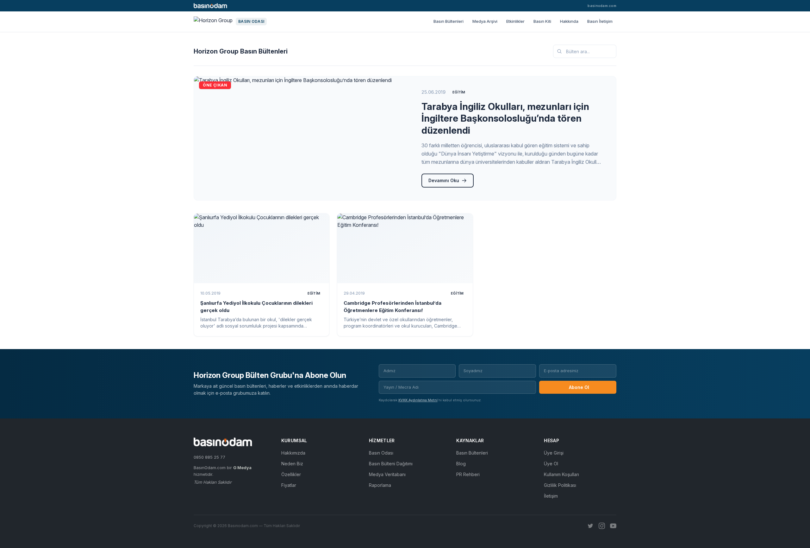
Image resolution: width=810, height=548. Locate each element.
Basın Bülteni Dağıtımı (391, 463)
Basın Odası (381, 453)
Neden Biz (292, 463)
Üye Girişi (554, 453)
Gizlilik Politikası (560, 485)
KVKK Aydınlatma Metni (418, 400)
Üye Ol (551, 463)
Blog (461, 463)
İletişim (551, 496)
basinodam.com (602, 5)
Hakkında (569, 21)
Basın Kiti (542, 21)
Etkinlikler (515, 21)
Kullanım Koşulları (561, 474)
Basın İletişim (600, 21)
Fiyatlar (288, 485)
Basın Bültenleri (448, 21)
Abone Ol (579, 387)
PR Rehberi (468, 474)
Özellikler (291, 474)
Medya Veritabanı (387, 474)
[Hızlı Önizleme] (320, 222)
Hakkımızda (293, 453)
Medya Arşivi (484, 21)
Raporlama (380, 485)
